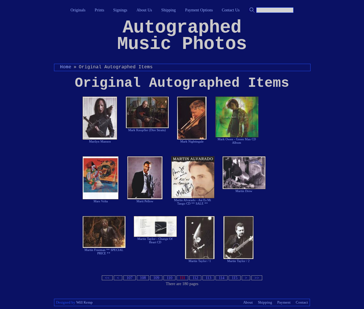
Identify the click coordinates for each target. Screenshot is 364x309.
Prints (99, 10)
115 (234, 278)
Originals (78, 10)
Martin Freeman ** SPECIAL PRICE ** (103, 251)
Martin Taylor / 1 (200, 261)
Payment (284, 302)
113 (208, 278)
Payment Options (199, 10)
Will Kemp (84, 302)
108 (143, 278)
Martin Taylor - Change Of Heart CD (155, 240)
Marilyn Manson (100, 141)
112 (195, 278)
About (248, 302)
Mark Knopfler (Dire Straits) (147, 130)
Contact (302, 302)
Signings (120, 10)
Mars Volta (101, 201)
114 (221, 278)
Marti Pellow (144, 201)
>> (257, 278)
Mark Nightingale (192, 141)
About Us (144, 10)
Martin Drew (243, 191)
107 (130, 278)
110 (169, 278)
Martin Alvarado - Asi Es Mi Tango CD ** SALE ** (192, 201)
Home (65, 67)
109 (156, 278)
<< (107, 278)
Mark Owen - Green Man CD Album (237, 140)
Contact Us (230, 10)
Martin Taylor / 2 (238, 261)
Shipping (168, 10)
